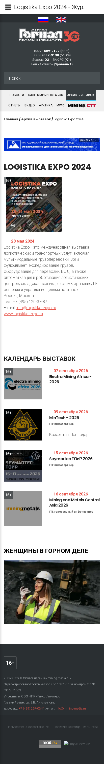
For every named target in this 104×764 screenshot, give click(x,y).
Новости (17, 95)
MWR (60, 105)
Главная (11, 119)
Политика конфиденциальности (76, 727)
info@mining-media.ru (71, 708)
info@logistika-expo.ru (36, 307)
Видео (29, 105)
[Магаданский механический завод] (52, 144)
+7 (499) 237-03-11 (32, 708)
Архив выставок (80, 95)
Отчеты (14, 105)
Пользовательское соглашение (28, 727)
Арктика (46, 105)
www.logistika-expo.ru (23, 313)
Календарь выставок (45, 95)
